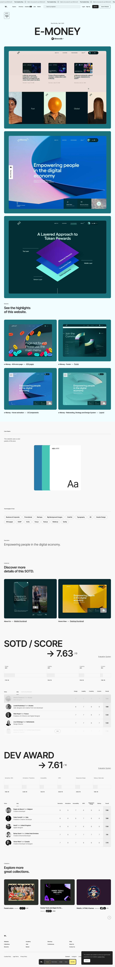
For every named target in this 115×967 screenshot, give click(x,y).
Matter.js (55, 522)
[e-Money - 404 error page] (30, 340)
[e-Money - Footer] (84, 340)
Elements (6, 946)
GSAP (19, 522)
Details (60, 961)
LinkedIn (80, 956)
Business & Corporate (13, 517)
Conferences (51, 944)
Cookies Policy (7, 956)
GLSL (28, 522)
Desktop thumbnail (77, 621)
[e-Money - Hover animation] (30, 389)
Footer (76, 364)
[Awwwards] (6, 6)
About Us (7, 621)
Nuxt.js (45, 522)
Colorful (69, 517)
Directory (21, 6)
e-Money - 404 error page (13, 364)
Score (66, 961)
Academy (28, 6)
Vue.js (36, 522)
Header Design (101, 517)
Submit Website (105, 6)
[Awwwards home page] (41, 962)
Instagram (74, 956)
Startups (39, 517)
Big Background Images (54, 517)
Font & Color (54, 961)
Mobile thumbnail (20, 621)
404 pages (30, 364)
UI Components (33, 412)
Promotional (28, 517)
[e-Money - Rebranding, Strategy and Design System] (84, 389)
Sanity (65, 522)
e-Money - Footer (64, 364)
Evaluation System (104, 656)
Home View (62, 621)
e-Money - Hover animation (14, 413)
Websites (6, 941)
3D (90, 517)
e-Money (57, 31)
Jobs (34, 6)
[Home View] (84, 598)
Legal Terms (16, 956)
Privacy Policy (23, 956)
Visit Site (73, 961)
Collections (7, 944)
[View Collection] (21, 892)
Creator (47, 961)
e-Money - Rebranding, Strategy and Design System (77, 413)
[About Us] (30, 598)
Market (39, 6)
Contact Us (72, 946)
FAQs (70, 941)
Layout (101, 412)
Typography (81, 517)
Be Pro (95, 6)
